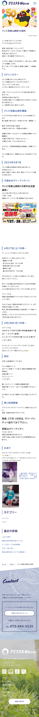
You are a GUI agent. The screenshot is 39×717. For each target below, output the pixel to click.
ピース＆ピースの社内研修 (11, 544)
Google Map (9, 662)
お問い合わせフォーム (19, 613)
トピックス (5, 518)
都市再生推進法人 (8, 685)
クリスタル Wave (31, 710)
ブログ (4, 522)
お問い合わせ (19, 701)
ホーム (4, 564)
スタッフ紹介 (6, 692)
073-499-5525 (21, 626)
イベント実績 (6, 681)
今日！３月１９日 (7, 548)
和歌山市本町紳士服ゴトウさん (12, 541)
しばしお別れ (6, 537)
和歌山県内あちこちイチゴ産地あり (14, 552)
